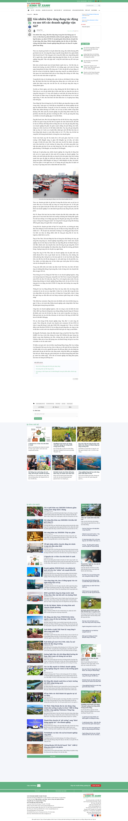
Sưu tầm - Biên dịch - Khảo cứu (90, 506)
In (70, 407)
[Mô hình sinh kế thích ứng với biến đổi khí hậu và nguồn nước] (91, 602)
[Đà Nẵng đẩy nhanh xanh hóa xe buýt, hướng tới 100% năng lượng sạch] (35, 685)
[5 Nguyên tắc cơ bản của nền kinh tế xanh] (39, 434)
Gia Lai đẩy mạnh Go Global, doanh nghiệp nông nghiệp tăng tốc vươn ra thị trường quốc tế (61, 669)
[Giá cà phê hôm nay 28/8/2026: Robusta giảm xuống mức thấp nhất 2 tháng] (35, 511)
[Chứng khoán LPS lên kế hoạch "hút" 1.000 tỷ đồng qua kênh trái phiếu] (35, 749)
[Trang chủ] (28, 10)
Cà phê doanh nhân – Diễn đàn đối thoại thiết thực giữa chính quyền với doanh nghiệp (91, 723)
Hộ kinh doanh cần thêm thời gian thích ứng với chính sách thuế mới (63, 472)
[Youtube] (96, 1)
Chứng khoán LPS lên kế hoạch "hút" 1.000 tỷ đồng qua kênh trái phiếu (60, 746)
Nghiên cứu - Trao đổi (90, 646)
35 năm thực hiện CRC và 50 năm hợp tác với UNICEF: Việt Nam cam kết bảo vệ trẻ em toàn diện (91, 540)
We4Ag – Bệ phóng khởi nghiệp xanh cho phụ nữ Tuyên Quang (90, 545)
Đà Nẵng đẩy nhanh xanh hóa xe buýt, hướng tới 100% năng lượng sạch (61, 682)
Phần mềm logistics (86, 26)
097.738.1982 (96, 785)
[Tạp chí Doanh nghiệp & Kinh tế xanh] (38, 5)
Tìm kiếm (99, 5)
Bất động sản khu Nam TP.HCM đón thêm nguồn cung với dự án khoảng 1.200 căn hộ (59, 618)
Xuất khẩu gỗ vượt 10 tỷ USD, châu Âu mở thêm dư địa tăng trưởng (59, 643)
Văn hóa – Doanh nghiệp (91, 692)
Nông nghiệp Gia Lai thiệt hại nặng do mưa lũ (90, 631)
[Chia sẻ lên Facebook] (29, 27)
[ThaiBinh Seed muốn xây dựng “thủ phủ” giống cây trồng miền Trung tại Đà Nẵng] (64, 434)
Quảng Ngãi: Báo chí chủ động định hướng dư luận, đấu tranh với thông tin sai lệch (61, 655)
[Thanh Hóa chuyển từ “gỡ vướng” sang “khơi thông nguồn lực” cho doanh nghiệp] (35, 724)
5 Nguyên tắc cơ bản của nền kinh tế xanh (38, 444)
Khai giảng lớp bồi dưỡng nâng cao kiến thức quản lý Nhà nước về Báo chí (91, 581)
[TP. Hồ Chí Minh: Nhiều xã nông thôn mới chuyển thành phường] (35, 609)
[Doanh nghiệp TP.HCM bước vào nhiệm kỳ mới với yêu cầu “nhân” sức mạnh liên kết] (35, 572)
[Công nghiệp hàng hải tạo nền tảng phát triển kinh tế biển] (89, 462)
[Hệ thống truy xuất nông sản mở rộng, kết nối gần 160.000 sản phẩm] (39, 462)
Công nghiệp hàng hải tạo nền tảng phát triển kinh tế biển (88, 472)
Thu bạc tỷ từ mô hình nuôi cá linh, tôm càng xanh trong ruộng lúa (91, 621)
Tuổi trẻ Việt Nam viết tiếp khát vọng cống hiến (90, 529)
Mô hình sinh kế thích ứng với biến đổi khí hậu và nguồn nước (90, 611)
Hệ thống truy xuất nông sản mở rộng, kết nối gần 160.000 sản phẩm (39, 472)
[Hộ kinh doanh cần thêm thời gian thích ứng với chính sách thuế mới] (64, 462)
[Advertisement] (91, 85)
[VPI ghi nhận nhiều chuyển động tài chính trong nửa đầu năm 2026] (35, 548)
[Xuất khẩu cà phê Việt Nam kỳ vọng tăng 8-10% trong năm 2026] (35, 633)
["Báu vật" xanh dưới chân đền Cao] (91, 510)
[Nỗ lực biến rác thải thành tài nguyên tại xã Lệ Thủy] (35, 697)
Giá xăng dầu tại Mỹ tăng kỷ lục (45, 369)
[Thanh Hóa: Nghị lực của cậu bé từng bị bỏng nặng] (91, 556)
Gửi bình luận (38, 418)
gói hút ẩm (84, 17)
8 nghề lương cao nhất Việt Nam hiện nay (90, 586)
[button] (90, 1)
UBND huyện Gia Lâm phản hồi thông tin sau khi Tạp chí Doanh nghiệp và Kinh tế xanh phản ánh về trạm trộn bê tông (91, 591)
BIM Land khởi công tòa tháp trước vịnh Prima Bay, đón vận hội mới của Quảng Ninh (60, 594)
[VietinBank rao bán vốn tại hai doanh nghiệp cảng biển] (35, 736)
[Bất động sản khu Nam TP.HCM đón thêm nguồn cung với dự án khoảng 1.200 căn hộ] (35, 621)
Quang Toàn (40, 30)
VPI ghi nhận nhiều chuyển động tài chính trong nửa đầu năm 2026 (59, 545)
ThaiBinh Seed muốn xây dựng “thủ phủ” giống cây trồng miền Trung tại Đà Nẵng (62, 445)
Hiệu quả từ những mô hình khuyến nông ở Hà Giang (89, 636)
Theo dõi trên (70, 31)
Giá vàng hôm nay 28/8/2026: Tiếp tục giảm (59, 532)
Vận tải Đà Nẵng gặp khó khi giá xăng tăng (48, 366)
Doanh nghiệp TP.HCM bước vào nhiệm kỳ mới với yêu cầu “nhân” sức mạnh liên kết (60, 569)
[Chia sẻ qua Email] (29, 30)
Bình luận (29, 19)
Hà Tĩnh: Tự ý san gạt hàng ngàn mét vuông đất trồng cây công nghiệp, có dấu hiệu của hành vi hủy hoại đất (91, 575)
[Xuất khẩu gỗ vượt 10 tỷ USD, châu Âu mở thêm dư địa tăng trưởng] (35, 645)
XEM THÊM (52, 756)
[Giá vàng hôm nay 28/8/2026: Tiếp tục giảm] (35, 536)
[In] (29, 34)
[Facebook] (93, 1)
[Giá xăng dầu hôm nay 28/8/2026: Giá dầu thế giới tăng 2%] (35, 524)
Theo (75, 378)
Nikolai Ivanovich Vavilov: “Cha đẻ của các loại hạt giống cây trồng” (91, 534)
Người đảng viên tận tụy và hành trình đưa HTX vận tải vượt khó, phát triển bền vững (91, 734)
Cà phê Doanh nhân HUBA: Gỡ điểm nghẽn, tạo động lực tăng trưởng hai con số (90, 717)
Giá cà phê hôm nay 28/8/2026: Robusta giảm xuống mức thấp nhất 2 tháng (60, 509)
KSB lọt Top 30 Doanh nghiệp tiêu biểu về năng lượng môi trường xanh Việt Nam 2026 (91, 728)
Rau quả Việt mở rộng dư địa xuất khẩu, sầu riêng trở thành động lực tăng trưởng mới (89, 445)
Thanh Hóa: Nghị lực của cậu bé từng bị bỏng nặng (90, 564)
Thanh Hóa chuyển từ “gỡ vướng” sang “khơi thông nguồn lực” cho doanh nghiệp (60, 721)
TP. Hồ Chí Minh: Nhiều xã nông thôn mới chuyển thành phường (59, 606)
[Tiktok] (98, 1)
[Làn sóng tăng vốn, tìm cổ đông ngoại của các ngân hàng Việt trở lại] (35, 584)
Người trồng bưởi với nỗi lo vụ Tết (91, 626)
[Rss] (101, 1)
